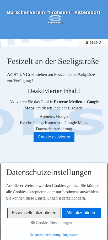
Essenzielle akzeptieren (34, 212)
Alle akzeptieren (81, 212)
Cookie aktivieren (54, 137)
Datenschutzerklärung (54, 129)
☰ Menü (93, 42)
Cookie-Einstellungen (53, 222)
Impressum (70, 235)
